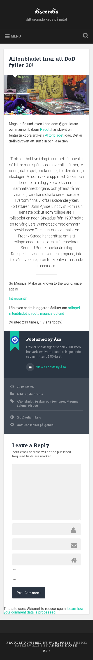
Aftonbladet (54, 135)
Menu (16, 36)
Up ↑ (46, 650)
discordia (46, 10)
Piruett (45, 129)
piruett (33, 313)
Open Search (84, 36)
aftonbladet (18, 313)
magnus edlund (52, 313)
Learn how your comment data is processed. (44, 610)
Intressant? (18, 298)
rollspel (74, 308)
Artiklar (22, 394)
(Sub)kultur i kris (29, 417)
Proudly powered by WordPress (38, 642)
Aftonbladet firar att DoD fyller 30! (42, 62)
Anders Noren (63, 645)
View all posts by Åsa (50, 367)
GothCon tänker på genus (35, 425)
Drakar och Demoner (50, 401)
